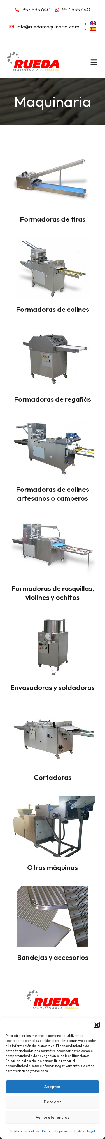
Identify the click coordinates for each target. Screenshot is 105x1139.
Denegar (52, 1101)
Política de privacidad (58, 1131)
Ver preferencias (52, 1117)
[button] (96, 1025)
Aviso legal (86, 1131)
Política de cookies (24, 1131)
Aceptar (52, 1086)
